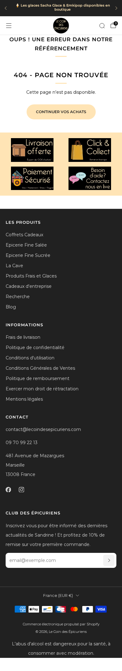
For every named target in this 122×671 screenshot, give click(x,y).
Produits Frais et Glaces (31, 276)
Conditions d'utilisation (30, 358)
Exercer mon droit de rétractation (42, 389)
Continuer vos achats (61, 111)
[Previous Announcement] (5, 8)
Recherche (18, 296)
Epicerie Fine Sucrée (28, 255)
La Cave (14, 265)
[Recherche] (102, 26)
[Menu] (9, 26)
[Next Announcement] (116, 8)
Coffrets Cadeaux (24, 235)
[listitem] (61, 8)
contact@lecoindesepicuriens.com (43, 429)
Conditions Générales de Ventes (40, 368)
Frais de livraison (23, 337)
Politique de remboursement (37, 378)
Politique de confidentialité (35, 347)
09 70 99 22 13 (22, 442)
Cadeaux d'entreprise (29, 286)
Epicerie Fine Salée (26, 245)
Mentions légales (24, 399)
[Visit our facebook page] (8, 489)
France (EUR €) (58, 595)
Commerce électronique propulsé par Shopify (61, 624)
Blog (11, 307)
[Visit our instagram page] (21, 489)
